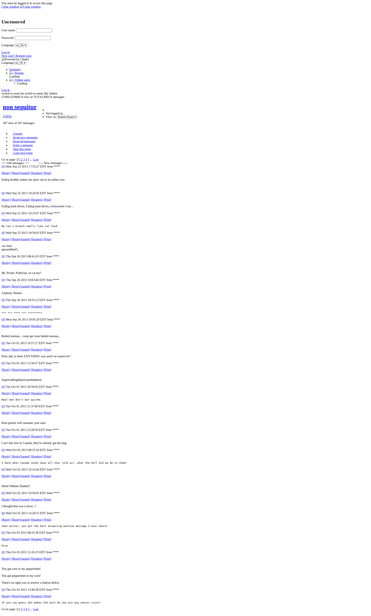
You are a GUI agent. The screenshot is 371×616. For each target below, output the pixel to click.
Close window (11, 6)
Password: (8, 37)
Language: (8, 45)
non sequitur (20, 106)
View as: (51, 116)
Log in (6, 52)
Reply (6, 173)
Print (47, 173)
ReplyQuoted (21, 173)
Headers (37, 173)
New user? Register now (17, 55)
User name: (8, 30)
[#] (3, 166)
